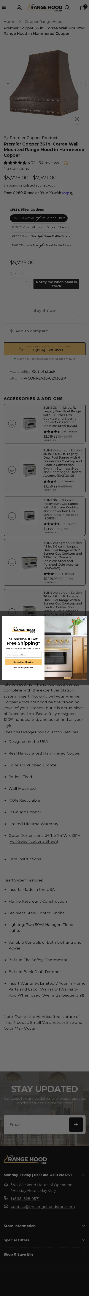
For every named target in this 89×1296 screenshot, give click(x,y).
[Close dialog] (84, 619)
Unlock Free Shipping (23, 662)
